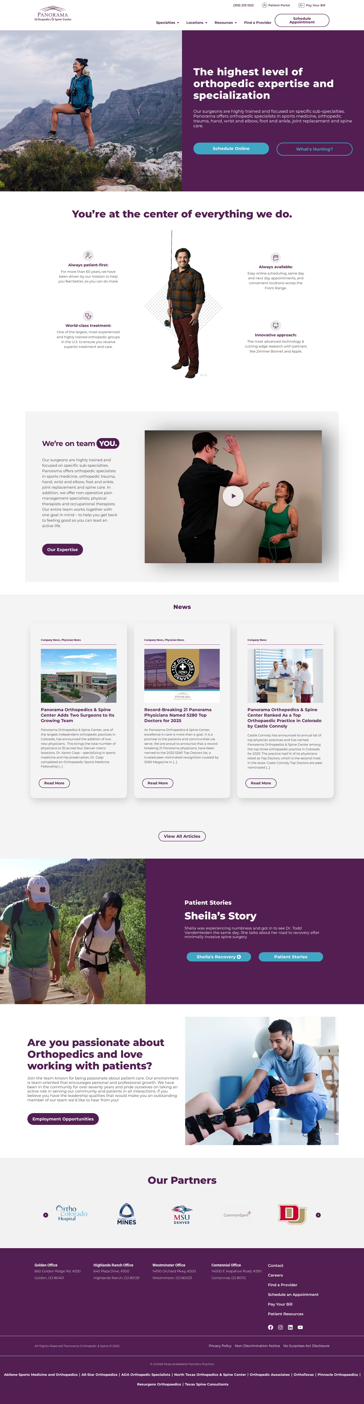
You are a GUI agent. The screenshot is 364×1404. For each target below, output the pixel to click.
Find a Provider (282, 1285)
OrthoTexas (304, 1375)
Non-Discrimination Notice (257, 1346)
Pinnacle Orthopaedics (338, 1375)
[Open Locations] (206, 22)
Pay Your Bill (315, 5)
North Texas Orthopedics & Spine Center (210, 1375)
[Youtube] (300, 1327)
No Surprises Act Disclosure (306, 1346)
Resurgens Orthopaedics (159, 1384)
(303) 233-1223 (243, 5)
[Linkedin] (290, 1327)
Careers (275, 1275)
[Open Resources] (235, 22)
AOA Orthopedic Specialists (145, 1375)
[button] (233, 497)
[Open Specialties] (178, 22)
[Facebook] (270, 1327)
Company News (50, 640)
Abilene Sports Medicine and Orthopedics (41, 1375)
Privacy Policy (220, 1346)
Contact (276, 1265)
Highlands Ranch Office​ (113, 1265)
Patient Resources (285, 1314)
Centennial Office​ (226, 1265)
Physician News (71, 640)
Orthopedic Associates (270, 1375)
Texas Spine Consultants (207, 1384)
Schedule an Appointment (293, 1294)
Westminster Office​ (169, 1265)
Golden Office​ (46, 1265)
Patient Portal (279, 5)
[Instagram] (280, 1327)
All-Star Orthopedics (100, 1375)
